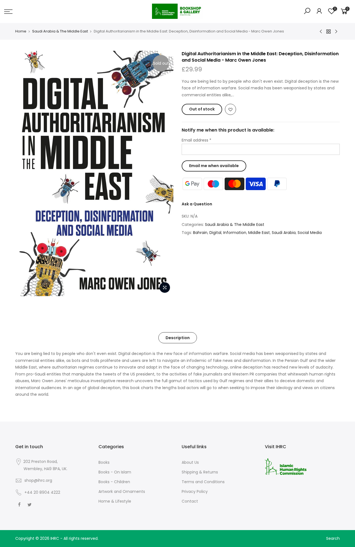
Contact (190, 501)
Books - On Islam (114, 472)
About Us (190, 462)
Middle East (259, 232)
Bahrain (200, 232)
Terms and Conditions (203, 482)
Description (178, 338)
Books (104, 462)
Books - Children (114, 482)
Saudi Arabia (284, 232)
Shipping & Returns (200, 472)
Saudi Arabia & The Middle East (60, 31)
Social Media (310, 232)
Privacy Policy (195, 491)
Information (234, 232)
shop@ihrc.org (38, 480)
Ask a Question (197, 204)
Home (20, 31)
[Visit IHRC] (285, 466)
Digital (215, 232)
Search (333, 538)
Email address (196, 140)
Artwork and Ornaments (121, 491)
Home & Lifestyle (114, 501)
